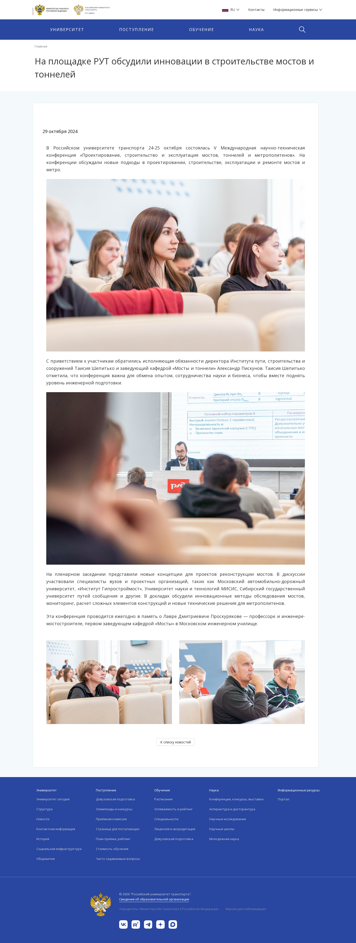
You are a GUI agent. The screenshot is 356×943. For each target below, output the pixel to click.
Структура (44, 809)
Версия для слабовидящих (246, 909)
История (42, 839)
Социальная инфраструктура (59, 849)
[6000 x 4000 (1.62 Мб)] (175, 265)
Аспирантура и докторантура (232, 809)
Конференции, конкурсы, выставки (236, 799)
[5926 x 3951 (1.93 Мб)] (175, 478)
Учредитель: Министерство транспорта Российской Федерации (168, 909)
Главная (41, 46)
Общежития (45, 859)
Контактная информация (55, 829)
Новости (42, 819)
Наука (256, 29)
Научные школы (221, 829)
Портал (283, 799)
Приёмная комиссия (111, 819)
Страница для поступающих (117, 829)
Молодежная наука (224, 839)
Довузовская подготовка (115, 799)
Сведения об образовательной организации (154, 899)
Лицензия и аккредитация (174, 829)
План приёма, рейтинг (113, 839)
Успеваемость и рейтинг (173, 809)
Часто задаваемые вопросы (118, 859)
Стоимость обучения (112, 849)
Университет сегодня (53, 799)
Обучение (201, 29)
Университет (67, 29)
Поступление (136, 29)
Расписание (163, 799)
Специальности (166, 819)
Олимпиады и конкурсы (114, 809)
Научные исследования (227, 819)
